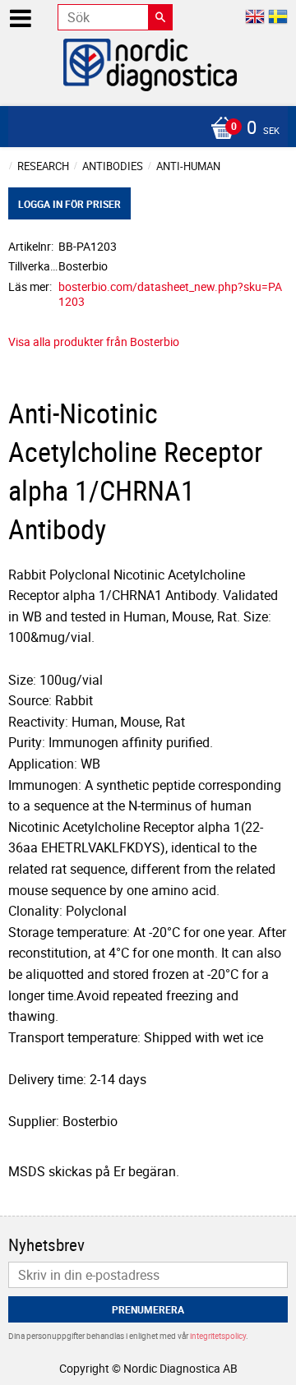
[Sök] (160, 17)
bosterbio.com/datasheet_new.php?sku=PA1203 (170, 294)
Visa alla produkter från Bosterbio (93, 341)
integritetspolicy (218, 1335)
